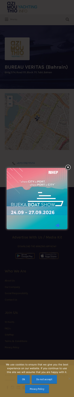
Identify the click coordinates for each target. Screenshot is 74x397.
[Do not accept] (69, 378)
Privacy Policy (37, 389)
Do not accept (44, 379)
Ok (23, 379)
